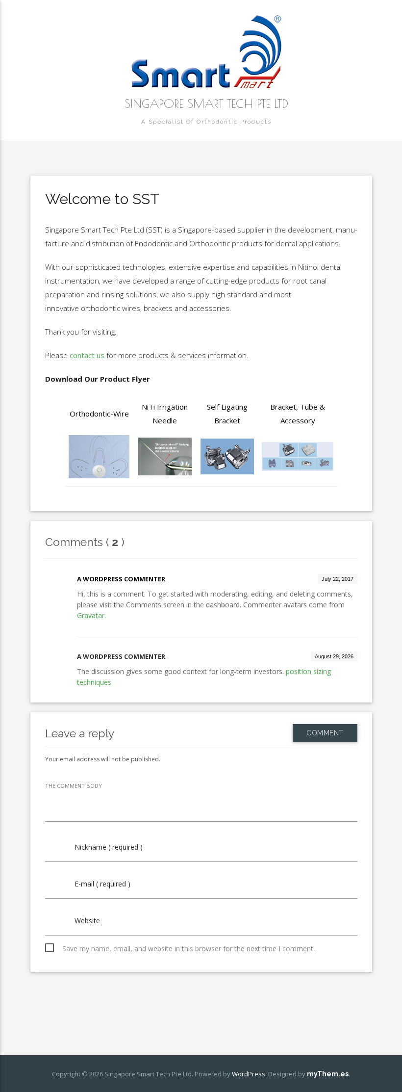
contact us (87, 355)
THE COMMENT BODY (73, 785)
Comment (325, 733)
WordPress (248, 1073)
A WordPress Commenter (121, 578)
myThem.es (328, 1074)
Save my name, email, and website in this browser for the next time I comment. (188, 948)
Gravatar (90, 615)
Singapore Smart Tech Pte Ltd (206, 103)
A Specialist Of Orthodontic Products (206, 121)
